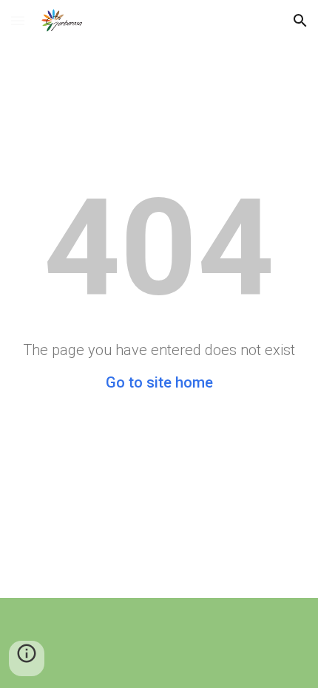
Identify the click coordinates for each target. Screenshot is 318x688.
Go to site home (159, 382)
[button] (17, 20)
